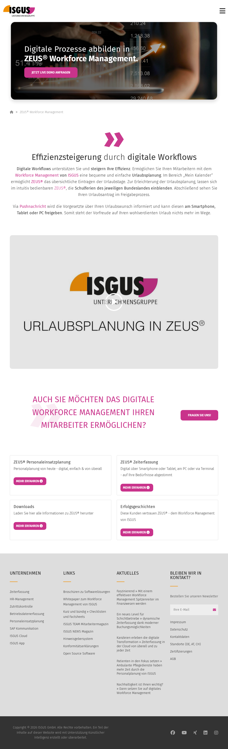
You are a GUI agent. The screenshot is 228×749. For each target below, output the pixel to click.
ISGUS (73, 175)
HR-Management (22, 599)
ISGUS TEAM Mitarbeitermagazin (85, 624)
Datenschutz (179, 629)
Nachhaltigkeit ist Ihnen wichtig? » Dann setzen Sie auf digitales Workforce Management (140, 689)
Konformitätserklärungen (81, 646)
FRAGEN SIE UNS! (199, 415)
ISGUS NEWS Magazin (78, 631)
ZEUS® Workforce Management (41, 112)
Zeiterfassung (19, 592)
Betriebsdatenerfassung (27, 614)
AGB (173, 659)
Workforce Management (37, 175)
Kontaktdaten (179, 637)
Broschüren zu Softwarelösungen (86, 592)
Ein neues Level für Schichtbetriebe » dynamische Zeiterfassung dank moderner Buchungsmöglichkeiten (138, 620)
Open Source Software (79, 653)
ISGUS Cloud (18, 636)
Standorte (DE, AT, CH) (185, 644)
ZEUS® (37, 181)
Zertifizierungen (181, 651)
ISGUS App (17, 643)
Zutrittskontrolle (21, 606)
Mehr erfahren (28, 481)
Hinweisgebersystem (78, 639)
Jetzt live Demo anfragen (51, 72)
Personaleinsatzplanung (27, 621)
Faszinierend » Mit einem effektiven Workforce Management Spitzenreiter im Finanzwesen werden (138, 597)
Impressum (178, 622)
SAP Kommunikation (24, 629)
